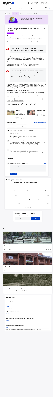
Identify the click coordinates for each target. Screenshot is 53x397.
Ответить (31, 130)
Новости (5, 8)
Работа (7, 313)
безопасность (10, 98)
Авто (7, 327)
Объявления (26, 8)
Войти (44, 163)
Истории (10, 8)
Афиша (20, 8)
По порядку (11, 126)
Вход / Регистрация (44, 3)
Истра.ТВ (15, 8)
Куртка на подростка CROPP (12, 304)
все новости (28, 207)
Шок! (35, 13)
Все (10, 13)
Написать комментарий (40, 122)
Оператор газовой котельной (12, 311)
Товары (7, 306)
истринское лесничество (31, 98)
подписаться (35, 218)
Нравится (23, 130)
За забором (15, 13)
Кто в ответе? (29, 13)
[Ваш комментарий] (28, 168)
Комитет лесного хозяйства (17, 100)
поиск (9, 100)
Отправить (13, 173)
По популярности (21, 126)
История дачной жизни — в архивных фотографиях (19, 288)
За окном (22, 13)
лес (24, 98)
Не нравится (25, 130)
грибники (40, 98)
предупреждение (18, 98)
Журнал (31, 8)
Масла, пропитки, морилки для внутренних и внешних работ (20, 318)
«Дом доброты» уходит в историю (14, 267)
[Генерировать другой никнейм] (27, 163)
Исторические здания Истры (12, 246)
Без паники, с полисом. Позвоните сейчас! (15, 325)
